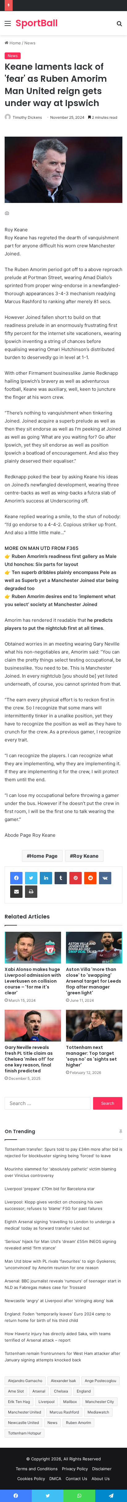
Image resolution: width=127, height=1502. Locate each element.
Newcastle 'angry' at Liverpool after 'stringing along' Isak (59, 1300)
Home (14, 42)
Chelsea (61, 1391)
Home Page (44, 856)
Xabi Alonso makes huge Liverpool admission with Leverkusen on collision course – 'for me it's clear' (33, 981)
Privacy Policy (75, 1468)
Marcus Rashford (64, 1412)
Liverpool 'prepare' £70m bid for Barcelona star (50, 1188)
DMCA (55, 1478)
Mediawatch (98, 1412)
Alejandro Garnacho (25, 1380)
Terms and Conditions (37, 1468)
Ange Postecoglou (100, 1380)
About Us (101, 1478)
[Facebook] (16, 878)
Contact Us (76, 1478)
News (29, 42)
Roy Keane (86, 856)
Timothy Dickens (27, 117)
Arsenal (38, 1391)
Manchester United (24, 1412)
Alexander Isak (63, 1380)
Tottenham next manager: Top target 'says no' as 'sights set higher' (91, 1056)
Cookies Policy (31, 1478)
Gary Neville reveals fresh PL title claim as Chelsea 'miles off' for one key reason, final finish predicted (29, 1059)
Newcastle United (23, 1422)
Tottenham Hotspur (24, 1433)
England (84, 1391)
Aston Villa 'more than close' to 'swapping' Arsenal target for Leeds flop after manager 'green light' (93, 981)
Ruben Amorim (78, 1422)
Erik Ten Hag (19, 1401)
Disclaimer (102, 1468)
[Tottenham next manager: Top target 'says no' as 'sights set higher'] (94, 1026)
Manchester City (99, 1401)
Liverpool (47, 1401)
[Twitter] (31, 878)
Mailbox (70, 1401)
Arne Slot (16, 1391)
